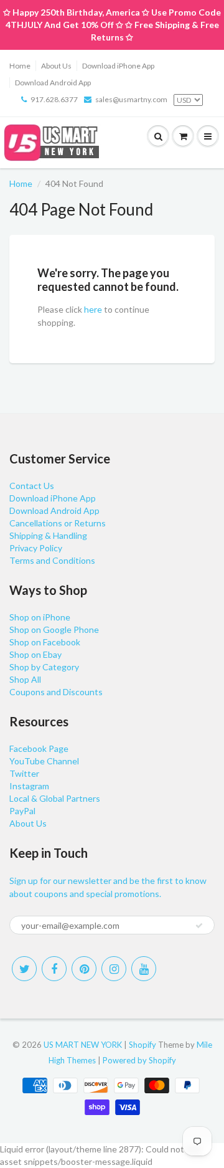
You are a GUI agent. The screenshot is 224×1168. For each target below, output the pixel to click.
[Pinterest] (84, 968)
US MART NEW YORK (83, 1045)
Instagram (29, 786)
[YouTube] (143, 968)
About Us (56, 65)
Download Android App (53, 82)
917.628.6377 (54, 99)
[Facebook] (54, 968)
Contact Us (31, 485)
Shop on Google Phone (54, 629)
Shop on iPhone (39, 617)
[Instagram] (113, 968)
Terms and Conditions (52, 560)
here (93, 309)
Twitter (24, 773)
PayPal (22, 810)
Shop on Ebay (35, 654)
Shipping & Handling (48, 535)
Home (19, 65)
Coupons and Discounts (56, 691)
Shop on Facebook (44, 642)
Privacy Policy (35, 548)
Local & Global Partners (54, 798)
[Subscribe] (199, 926)
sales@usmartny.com (131, 99)
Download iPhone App (118, 65)
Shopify (142, 1045)
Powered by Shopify (139, 1060)
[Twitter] (24, 968)
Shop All (25, 679)
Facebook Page (38, 748)
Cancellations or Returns (57, 523)
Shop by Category (44, 667)
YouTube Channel (44, 761)
